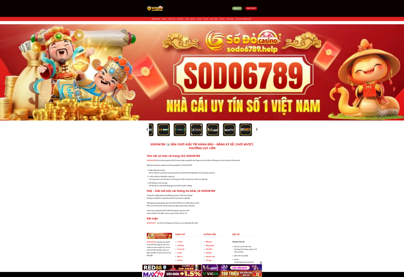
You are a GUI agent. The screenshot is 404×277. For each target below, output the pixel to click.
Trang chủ (156, 19)
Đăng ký (209, 242)
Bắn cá (179, 256)
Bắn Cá (193, 19)
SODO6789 (151, 160)
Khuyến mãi (210, 256)
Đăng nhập (210, 245)
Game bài (180, 249)
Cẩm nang (230, 19)
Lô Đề (187, 19)
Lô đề (179, 253)
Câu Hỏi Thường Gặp (243, 19)
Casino (164, 19)
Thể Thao (171, 19)
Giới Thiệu (214, 19)
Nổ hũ (179, 260)
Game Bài (180, 19)
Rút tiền (209, 253)
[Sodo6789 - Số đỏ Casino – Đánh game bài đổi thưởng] (157, 8)
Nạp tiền (209, 249)
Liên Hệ (222, 19)
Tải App (206, 19)
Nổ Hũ (199, 19)
